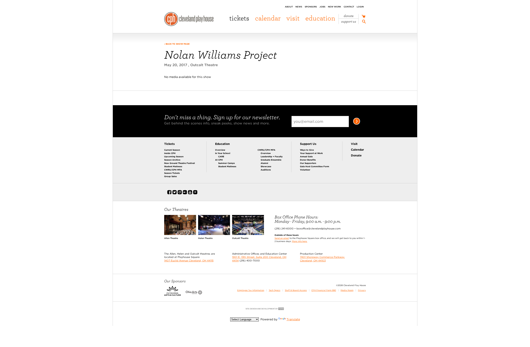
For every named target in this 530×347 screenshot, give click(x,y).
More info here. (299, 241)
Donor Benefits (308, 160)
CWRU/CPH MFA (173, 169)
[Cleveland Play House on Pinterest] (195, 193)
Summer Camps (226, 163)
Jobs (322, 6)
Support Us (348, 21)
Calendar (268, 18)
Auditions (266, 169)
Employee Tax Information (250, 290)
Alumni (264, 163)
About (289, 6)
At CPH (219, 160)
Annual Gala (306, 156)
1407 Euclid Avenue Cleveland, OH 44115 (188, 260)
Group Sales (170, 176)
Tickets (239, 18)
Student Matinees (173, 166)
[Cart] (363, 17)
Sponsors (311, 6)
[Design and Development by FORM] (265, 309)
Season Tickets (172, 173)
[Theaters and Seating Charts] (180, 234)
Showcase (266, 166)
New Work (334, 6)
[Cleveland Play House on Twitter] (174, 193)
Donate (349, 16)
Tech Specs (274, 290)
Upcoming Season (173, 156)
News (298, 6)
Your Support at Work (311, 153)
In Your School (222, 153)
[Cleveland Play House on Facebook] (169, 193)
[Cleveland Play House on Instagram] (180, 193)
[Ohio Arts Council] (194, 293)
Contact (349, 6)
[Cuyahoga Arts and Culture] (172, 293)
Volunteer (305, 169)
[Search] (364, 22)
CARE (221, 156)
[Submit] (356, 123)
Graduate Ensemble (271, 160)
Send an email (282, 238)
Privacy (362, 290)
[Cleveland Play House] (188, 19)
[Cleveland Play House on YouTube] (190, 193)
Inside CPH (170, 153)
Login (360, 6)
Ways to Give (307, 150)
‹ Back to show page (177, 44)
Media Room (347, 290)
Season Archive (172, 160)
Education (320, 18)
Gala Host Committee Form (314, 166)
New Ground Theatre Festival (179, 163)
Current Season (172, 150)
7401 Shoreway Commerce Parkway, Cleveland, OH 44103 (322, 258)
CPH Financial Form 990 (323, 290)
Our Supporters (308, 163)
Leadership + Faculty (272, 156)
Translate (293, 319)
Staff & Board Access (296, 290)
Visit (293, 18)
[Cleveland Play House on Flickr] (185, 193)
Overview (220, 150)
